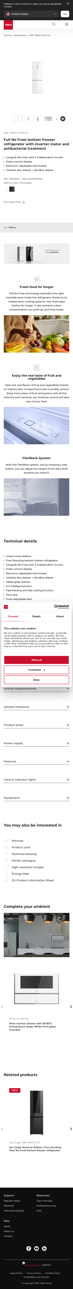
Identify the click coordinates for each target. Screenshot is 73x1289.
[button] (31, 14)
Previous (2, 1006)
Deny (36, 679)
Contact (8, 1236)
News (7, 1226)
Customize (34, 669)
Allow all (36, 659)
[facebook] (28, 1248)
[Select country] (60, 24)
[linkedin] (44, 1248)
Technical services (14, 1210)
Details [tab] (36, 616)
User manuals (44, 1200)
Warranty (9, 1205)
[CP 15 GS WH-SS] (36, 989)
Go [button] (65, 13)
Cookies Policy (52, 1273)
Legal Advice (16, 1273)
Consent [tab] (13, 616)
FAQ (38, 1210)
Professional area (46, 1205)
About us (9, 1231)
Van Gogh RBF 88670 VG (24, 1142)
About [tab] (60, 616)
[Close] (68, 4)
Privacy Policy (34, 1273)
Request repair (12, 1200)
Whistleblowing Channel (36, 1277)
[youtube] (36, 1248)
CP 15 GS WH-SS (19, 1018)
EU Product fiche (13, 202)
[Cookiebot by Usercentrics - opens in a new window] (54, 607)
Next (56, 119)
